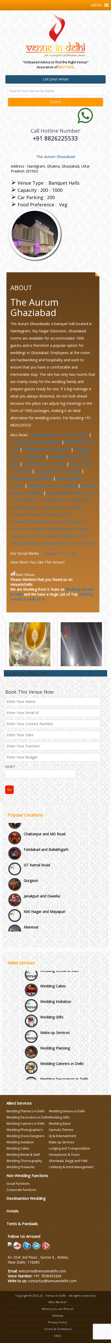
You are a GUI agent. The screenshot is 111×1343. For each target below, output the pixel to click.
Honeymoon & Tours (64, 1154)
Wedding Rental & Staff (23, 1154)
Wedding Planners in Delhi (25, 1111)
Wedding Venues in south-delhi (69, 543)
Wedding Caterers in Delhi (61, 1055)
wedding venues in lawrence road (39, 507)
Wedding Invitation (55, 993)
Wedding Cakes (53, 978)
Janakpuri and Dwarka (42, 876)
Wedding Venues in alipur (68, 529)
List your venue (55, 79)
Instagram (51, 553)
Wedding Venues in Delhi (67, 1111)
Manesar (31, 907)
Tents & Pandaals (22, 1223)
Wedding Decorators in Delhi (64, 1071)
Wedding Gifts (52, 1009)
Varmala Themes (61, 1130)
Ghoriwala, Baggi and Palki (68, 1161)
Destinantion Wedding (26, 1198)
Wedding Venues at (47, 521)
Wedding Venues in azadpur (33, 536)
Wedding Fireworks (20, 1167)
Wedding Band (59, 1123)
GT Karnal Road (37, 845)
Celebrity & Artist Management (71, 1167)
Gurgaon (31, 861)
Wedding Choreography (24, 1161)
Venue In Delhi (56, 1295)
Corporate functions (21, 1190)
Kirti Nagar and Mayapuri (44, 892)
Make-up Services (55, 1024)
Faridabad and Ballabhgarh (46, 830)
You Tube (70, 553)
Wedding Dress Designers (25, 1136)
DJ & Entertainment (62, 1136)
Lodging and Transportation (69, 1148)
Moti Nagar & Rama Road (45, 923)
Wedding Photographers (24, 1130)
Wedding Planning (55, 1040)
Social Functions (18, 1183)
